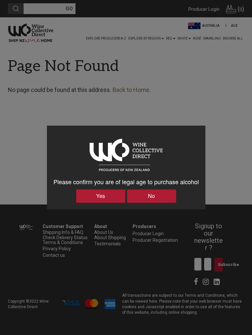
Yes (100, 196)
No (151, 196)
